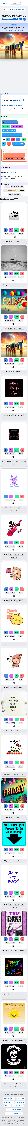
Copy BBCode (18, 143)
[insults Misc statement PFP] (14, 834)
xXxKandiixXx (19, 280)
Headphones (10, 461)
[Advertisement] (14, 76)
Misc (8, 172)
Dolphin (17, 285)
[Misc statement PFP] (14, 704)
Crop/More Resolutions (12, 135)
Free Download (10, 122)
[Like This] (17, 496)
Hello (10, 600)
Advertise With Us (18, 1106)
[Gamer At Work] (14, 434)
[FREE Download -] (6, 273)
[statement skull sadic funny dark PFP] (14, 1057)
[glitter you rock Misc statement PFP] (14, 527)
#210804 (22, 190)
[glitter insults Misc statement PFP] (14, 481)
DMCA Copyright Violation (14, 1109)
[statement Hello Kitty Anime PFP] (14, 747)
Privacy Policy (20, 1098)
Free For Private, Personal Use (12, 105)
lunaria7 (19, 237)
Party (9, 176)
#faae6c (14, 190)
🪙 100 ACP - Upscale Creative (11, 155)
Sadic (21, 1083)
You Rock (16, 554)
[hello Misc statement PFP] (14, 573)
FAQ (12, 1098)
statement (14, 172)
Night (21, 176)
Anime (23, 774)
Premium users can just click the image (13, 30)
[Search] (20, 3)
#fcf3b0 (18, 190)
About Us (6, 1098)
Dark (16, 1086)
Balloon (10, 328)
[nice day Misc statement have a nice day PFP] (14, 1014)
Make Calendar (9, 130)
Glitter (10, 415)
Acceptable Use (20, 1102)
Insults (16, 507)
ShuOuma (18, 596)
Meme (8, 178)
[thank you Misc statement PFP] (14, 617)
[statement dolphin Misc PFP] (14, 258)
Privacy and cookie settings (14, 1113)
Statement (18, 241)
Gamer (17, 461)
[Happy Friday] (14, 301)
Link (13, 176)
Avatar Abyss (11, 9)
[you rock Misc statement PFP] (14, 924)
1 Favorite (18, 126)
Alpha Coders (4, 3)
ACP (6, 152)
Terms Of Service (8, 1102)
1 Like (6, 126)
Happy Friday (20, 9)
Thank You (10, 644)
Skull (17, 1083)
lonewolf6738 (12, 19)
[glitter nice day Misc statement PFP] (14, 388)
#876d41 (10, 190)
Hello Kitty (17, 774)
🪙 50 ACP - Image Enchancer (14, 158)
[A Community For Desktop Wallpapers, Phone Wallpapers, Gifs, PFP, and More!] (4, 9)
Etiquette (7, 1106)
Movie (17, 176)
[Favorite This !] (11, 273)
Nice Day (16, 415)
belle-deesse (19, 410)
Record (13, 178)
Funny (11, 1086)
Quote (3, 178)
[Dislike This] (22, 273)
